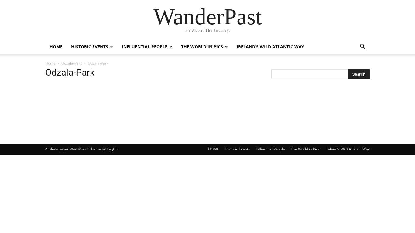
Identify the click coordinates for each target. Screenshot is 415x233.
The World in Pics (202, 46)
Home (50, 63)
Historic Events (89, 46)
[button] (362, 47)
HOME (56, 46)
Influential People (144, 46)
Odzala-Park (71, 63)
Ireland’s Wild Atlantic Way (270, 46)
